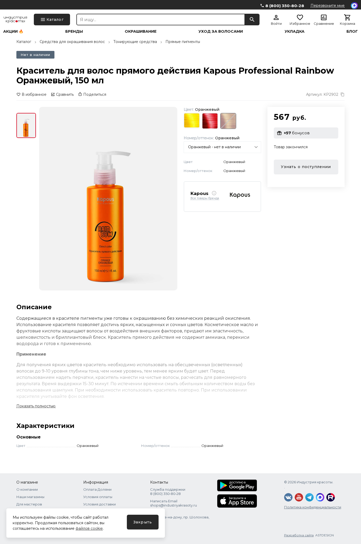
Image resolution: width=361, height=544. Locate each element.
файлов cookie (89, 528)
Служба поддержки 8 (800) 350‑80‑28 (167, 491)
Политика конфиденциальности (312, 507)
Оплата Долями (97, 489)
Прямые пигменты (182, 41)
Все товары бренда (205, 198)
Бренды (74, 31)
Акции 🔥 (13, 31)
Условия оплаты (97, 497)
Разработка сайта (299, 535)
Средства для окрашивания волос (72, 41)
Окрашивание (140, 31)
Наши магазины (30, 497)
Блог (352, 31)
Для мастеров (29, 504)
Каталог (23, 41)
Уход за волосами (220, 31)
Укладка (294, 31)
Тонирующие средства (135, 41)
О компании (27, 489)
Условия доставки (99, 504)
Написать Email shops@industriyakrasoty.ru (173, 503)
